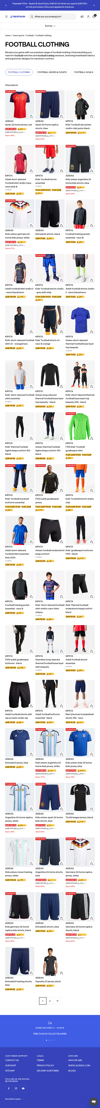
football (18, 52)
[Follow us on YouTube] (23, 1085)
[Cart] (93, 13)
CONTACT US (12, 1057)
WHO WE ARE (75, 1057)
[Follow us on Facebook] (8, 1085)
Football (30, 32)
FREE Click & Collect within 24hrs (50, 3)
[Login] (88, 13)
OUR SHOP (10, 1062)
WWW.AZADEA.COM (79, 1062)
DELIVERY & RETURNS (48, 1067)
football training (46, 52)
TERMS (40, 1057)
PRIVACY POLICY (45, 1062)
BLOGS (72, 1067)
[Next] (57, 997)
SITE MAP (10, 1067)
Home (8, 32)
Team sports (18, 32)
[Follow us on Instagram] (16, 1085)
